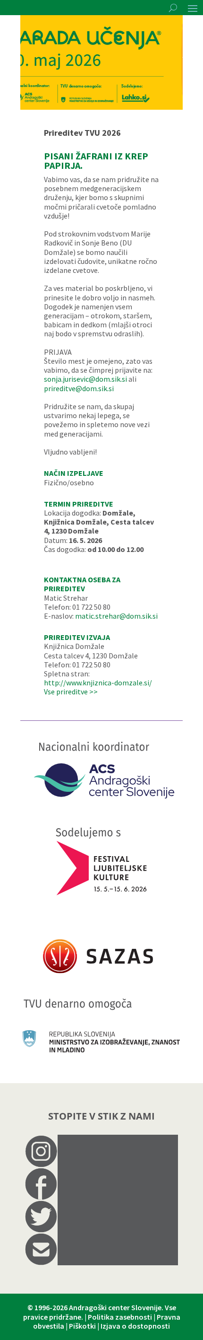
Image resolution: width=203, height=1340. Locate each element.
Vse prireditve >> (71, 691)
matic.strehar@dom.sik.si (116, 616)
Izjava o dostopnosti (135, 1326)
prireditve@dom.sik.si (79, 388)
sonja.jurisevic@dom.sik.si (85, 379)
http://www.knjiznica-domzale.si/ (98, 682)
